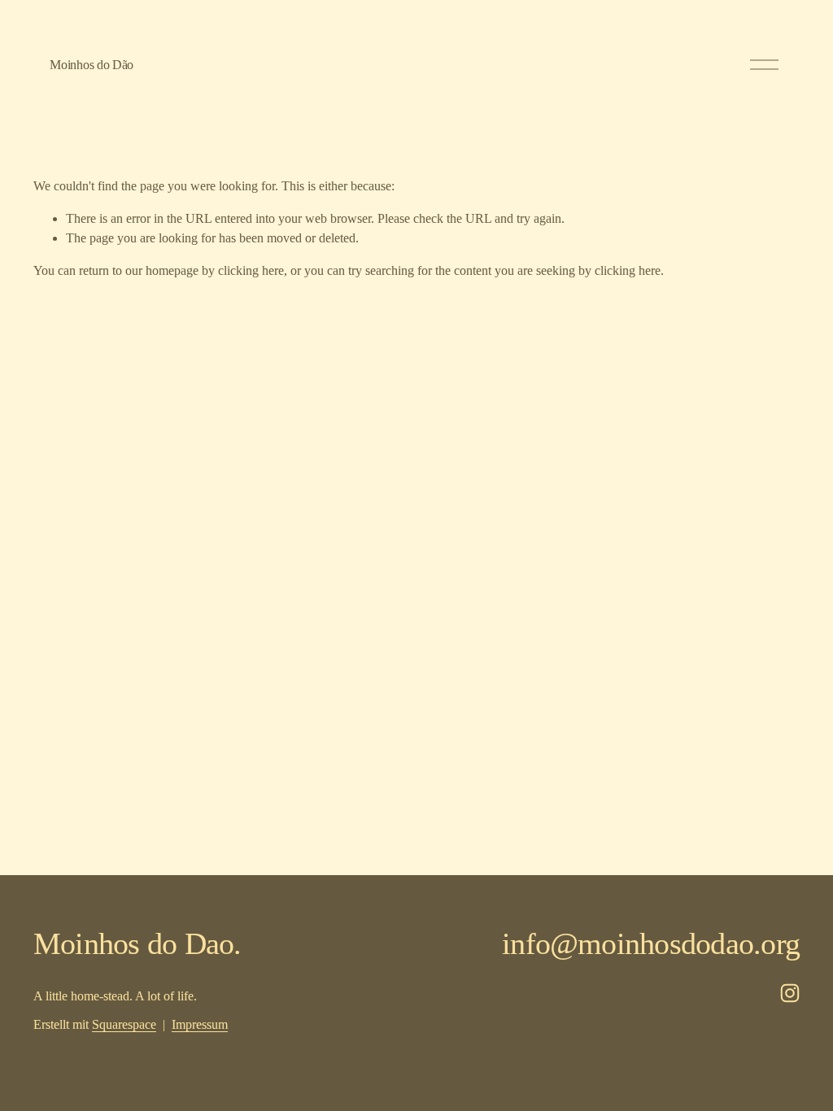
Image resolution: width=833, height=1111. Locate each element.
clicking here (251, 270)
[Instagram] (790, 993)
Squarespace (124, 1024)
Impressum (200, 1024)
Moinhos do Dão (91, 65)
